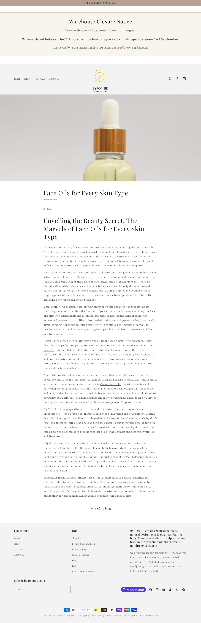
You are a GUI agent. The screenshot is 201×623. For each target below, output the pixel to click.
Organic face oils (71, 281)
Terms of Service (80, 554)
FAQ (74, 565)
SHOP (16, 543)
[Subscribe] (67, 589)
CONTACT (19, 549)
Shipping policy (130, 616)
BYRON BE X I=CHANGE (83, 571)
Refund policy (83, 616)
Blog (74, 560)
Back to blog (103, 508)
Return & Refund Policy (84, 543)
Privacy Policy (79, 549)
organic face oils (123, 486)
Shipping (76, 538)
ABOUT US (19, 554)
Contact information (149, 616)
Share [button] (50, 208)
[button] (28, 78)
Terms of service (114, 616)
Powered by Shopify (66, 616)
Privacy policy (98, 616)
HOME (17, 538)
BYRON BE (53, 616)
